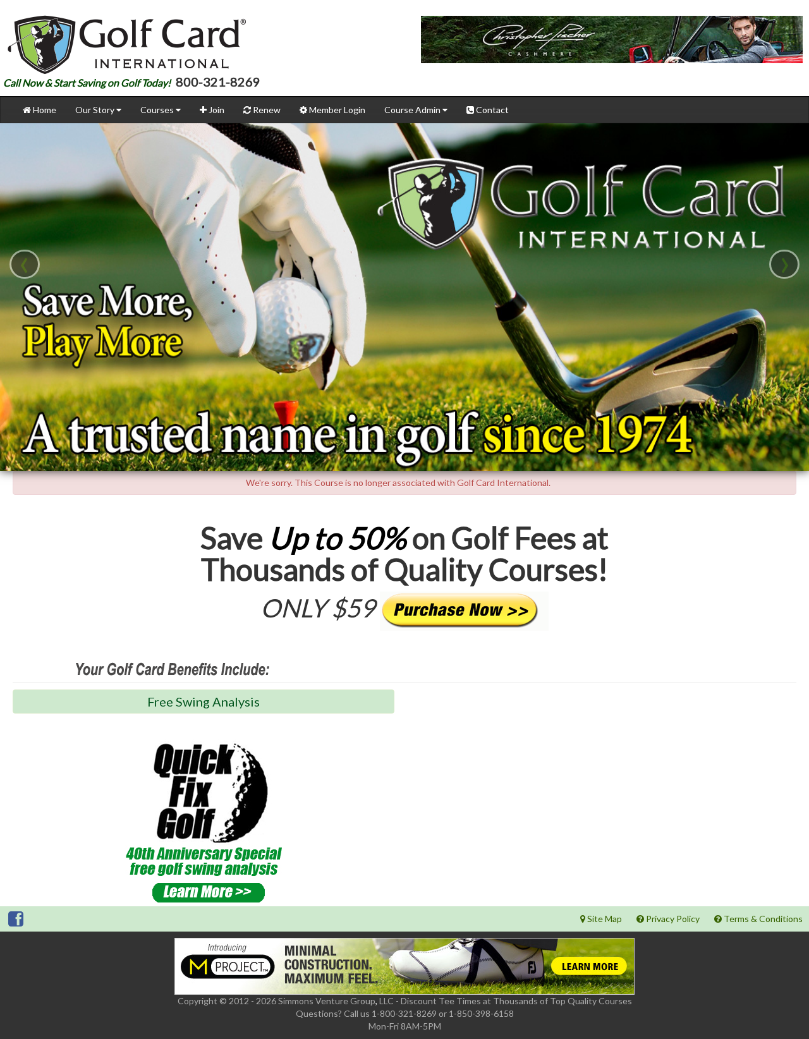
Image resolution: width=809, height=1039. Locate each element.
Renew (266, 109)
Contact (491, 109)
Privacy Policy (672, 918)
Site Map (603, 918)
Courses (158, 109)
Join (215, 109)
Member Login (336, 109)
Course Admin (413, 109)
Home (43, 109)
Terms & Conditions (762, 918)
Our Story (95, 109)
